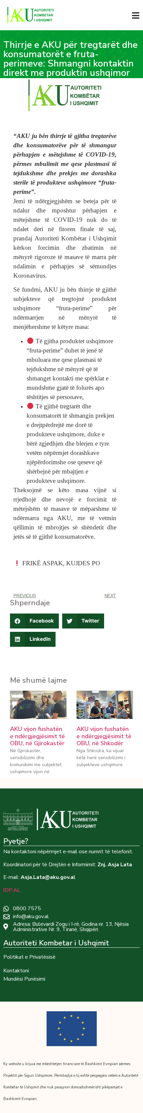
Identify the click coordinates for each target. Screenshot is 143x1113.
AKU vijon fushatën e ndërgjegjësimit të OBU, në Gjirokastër (37, 736)
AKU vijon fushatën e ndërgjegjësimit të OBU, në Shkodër (103, 736)
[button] (34, 621)
